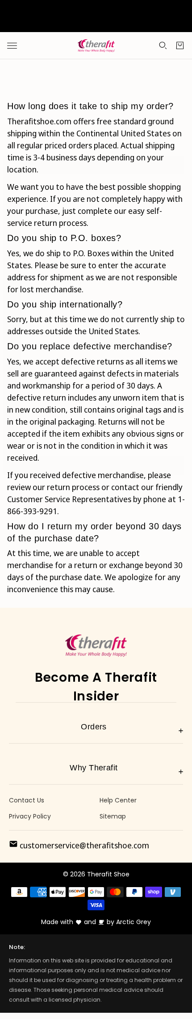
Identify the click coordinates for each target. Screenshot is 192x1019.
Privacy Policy (30, 816)
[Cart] (180, 45)
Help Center (118, 800)
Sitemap (113, 816)
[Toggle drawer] (12, 46)
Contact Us (26, 800)
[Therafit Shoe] (96, 46)
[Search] (163, 45)
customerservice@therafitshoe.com (83, 845)
